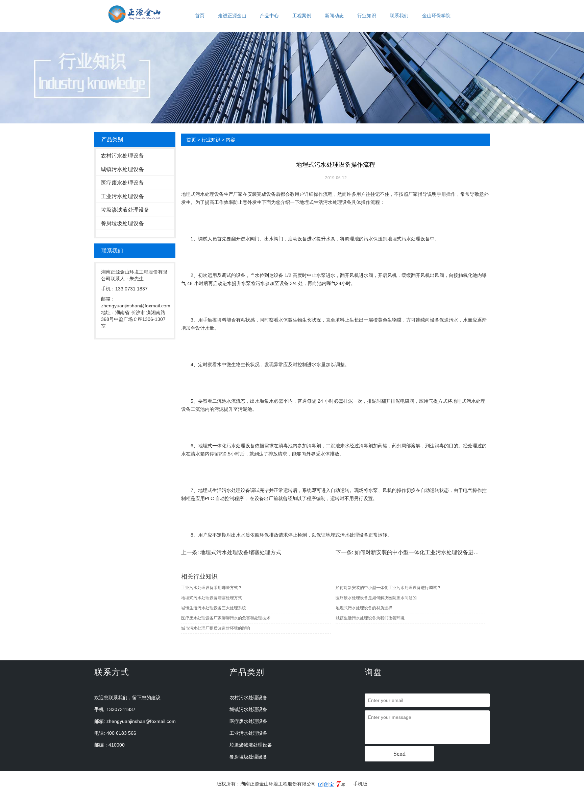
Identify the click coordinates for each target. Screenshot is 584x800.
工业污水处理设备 (122, 196)
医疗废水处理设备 (122, 183)
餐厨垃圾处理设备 (122, 223)
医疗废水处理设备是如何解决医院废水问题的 (376, 597)
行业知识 (366, 15)
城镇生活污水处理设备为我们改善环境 (370, 618)
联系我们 (399, 15)
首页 (199, 15)
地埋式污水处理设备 (202, 194)
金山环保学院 (436, 15)
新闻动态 (334, 15)
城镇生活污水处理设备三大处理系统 (213, 608)
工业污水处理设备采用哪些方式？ (211, 587)
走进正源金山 (232, 15)
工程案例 (301, 15)
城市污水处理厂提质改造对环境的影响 (215, 628)
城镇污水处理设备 (122, 169)
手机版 (360, 783)
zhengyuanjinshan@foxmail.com (141, 721)
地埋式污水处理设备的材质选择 (364, 608)
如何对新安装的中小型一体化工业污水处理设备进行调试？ (425, 552)
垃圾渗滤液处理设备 (125, 210)
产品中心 (269, 15)
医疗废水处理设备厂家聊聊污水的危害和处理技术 (225, 618)
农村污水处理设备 (122, 156)
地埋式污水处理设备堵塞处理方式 (240, 552)
